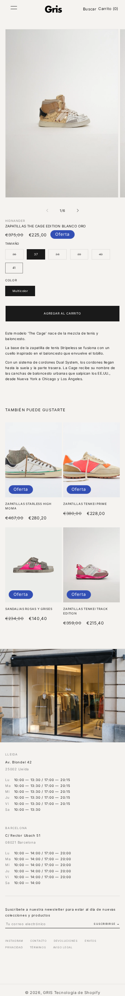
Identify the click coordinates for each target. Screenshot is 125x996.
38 (61, 256)
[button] (14, 9)
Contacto (38, 940)
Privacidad (14, 947)
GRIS (48, 992)
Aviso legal (63, 947)
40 (104, 256)
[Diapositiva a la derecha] (77, 210)
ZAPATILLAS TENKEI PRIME (85, 504)
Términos (38, 947)
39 (83, 256)
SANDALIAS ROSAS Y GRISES (28, 609)
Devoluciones (66, 940)
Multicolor (20, 291)
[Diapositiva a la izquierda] (47, 210)
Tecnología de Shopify (77, 992)
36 (18, 256)
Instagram (14, 940)
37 (36, 254)
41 (14, 268)
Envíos (91, 940)
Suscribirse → (107, 923)
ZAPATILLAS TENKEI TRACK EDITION (85, 611)
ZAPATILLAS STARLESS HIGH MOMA (28, 506)
